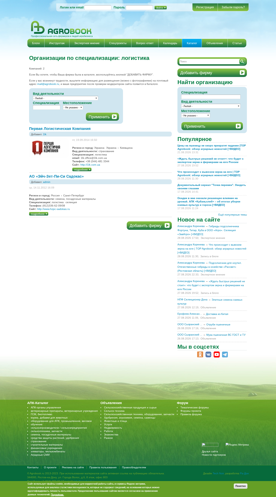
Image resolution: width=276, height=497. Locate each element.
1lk (44, 134)
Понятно (240, 486)
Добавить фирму (145, 225)
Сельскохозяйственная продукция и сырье (130, 407)
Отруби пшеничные (218, 324)
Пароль (119, 7)
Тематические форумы (194, 407)
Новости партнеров (214, 454)
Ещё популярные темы (232, 214)
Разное (108, 437)
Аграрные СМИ (40, 454)
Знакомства (111, 434)
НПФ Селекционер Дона (192, 299)
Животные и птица (115, 420)
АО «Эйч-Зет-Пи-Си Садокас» (56, 176)
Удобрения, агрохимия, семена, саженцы (129, 417)
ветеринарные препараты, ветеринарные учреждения (64, 410)
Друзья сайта (210, 451)
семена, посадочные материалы (51, 434)
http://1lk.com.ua (90, 164)
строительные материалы (47, 444)
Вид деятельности (48, 93)
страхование (38, 441)
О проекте (50, 467)
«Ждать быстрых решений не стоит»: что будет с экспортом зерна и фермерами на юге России (211, 285)
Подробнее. (57, 494)
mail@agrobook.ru (48, 83)
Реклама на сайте (73, 467)
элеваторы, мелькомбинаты (48, 451)
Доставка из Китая (217, 313)
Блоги (36, 43)
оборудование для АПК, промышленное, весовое (61, 420)
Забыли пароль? (233, 7)
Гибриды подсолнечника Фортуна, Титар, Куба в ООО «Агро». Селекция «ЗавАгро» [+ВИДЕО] (208, 230)
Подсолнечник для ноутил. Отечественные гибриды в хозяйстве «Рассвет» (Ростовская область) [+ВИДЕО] (209, 266)
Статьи (237, 43)
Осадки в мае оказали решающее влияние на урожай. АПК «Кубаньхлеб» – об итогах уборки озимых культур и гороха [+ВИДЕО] (208, 201)
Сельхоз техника (114, 410)
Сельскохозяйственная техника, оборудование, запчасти (139, 414)
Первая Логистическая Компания (60, 129)
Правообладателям (134, 467)
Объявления (215, 43)
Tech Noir (218, 473)
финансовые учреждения (46, 447)
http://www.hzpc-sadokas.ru (53, 208)
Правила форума (191, 414)
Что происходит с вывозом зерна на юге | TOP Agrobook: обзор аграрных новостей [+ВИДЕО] (211, 248)
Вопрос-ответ (145, 43)
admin (46, 181)
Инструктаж (57, 43)
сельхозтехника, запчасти (46, 431)
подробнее (81, 169)
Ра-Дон (244, 473)
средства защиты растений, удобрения (55, 437)
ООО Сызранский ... (189, 324)
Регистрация (205, 7)
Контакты (32, 467)
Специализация (46, 103)
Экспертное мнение (87, 43)
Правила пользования (103, 467)
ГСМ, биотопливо (41, 414)
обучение (36, 424)
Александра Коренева (191, 226)
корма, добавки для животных (49, 417)
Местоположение (77, 103)
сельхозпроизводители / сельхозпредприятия (59, 427)
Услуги (108, 424)
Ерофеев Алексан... (189, 313)
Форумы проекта (190, 410)
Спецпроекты (118, 43)
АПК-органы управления (46, 407)
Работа (108, 431)
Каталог (192, 43)
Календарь (170, 43)
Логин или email (72, 7)
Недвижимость (113, 427)
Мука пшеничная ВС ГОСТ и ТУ (226, 334)
